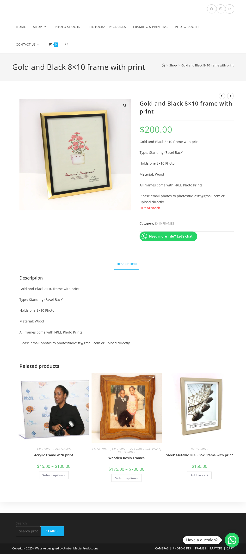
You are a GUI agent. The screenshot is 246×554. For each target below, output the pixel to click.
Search (21, 523)
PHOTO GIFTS (182, 548)
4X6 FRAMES (44, 449)
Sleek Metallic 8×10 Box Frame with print (199, 455)
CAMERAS (162, 548)
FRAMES (200, 548)
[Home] (163, 65)
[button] (125, 105)
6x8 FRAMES (152, 449)
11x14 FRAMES (101, 449)
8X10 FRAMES (164, 223)
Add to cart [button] (200, 475)
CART (230, 548)
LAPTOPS (216, 548)
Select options (53, 475)
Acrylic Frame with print (53, 455)
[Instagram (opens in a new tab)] (220, 8)
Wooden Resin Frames (126, 458)
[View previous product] (222, 96)
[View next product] (230, 96)
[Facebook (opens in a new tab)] (211, 8)
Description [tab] (127, 264)
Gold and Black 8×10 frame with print (207, 65)
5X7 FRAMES (136, 449)
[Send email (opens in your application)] (229, 9)
